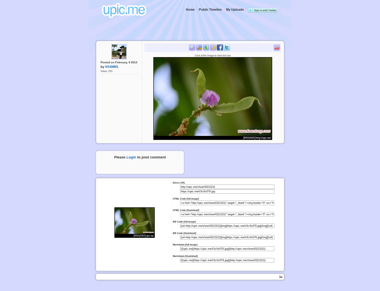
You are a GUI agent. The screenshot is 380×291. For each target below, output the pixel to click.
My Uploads (235, 9)
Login (131, 157)
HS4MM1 (111, 66)
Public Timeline (210, 9)
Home (190, 9)
